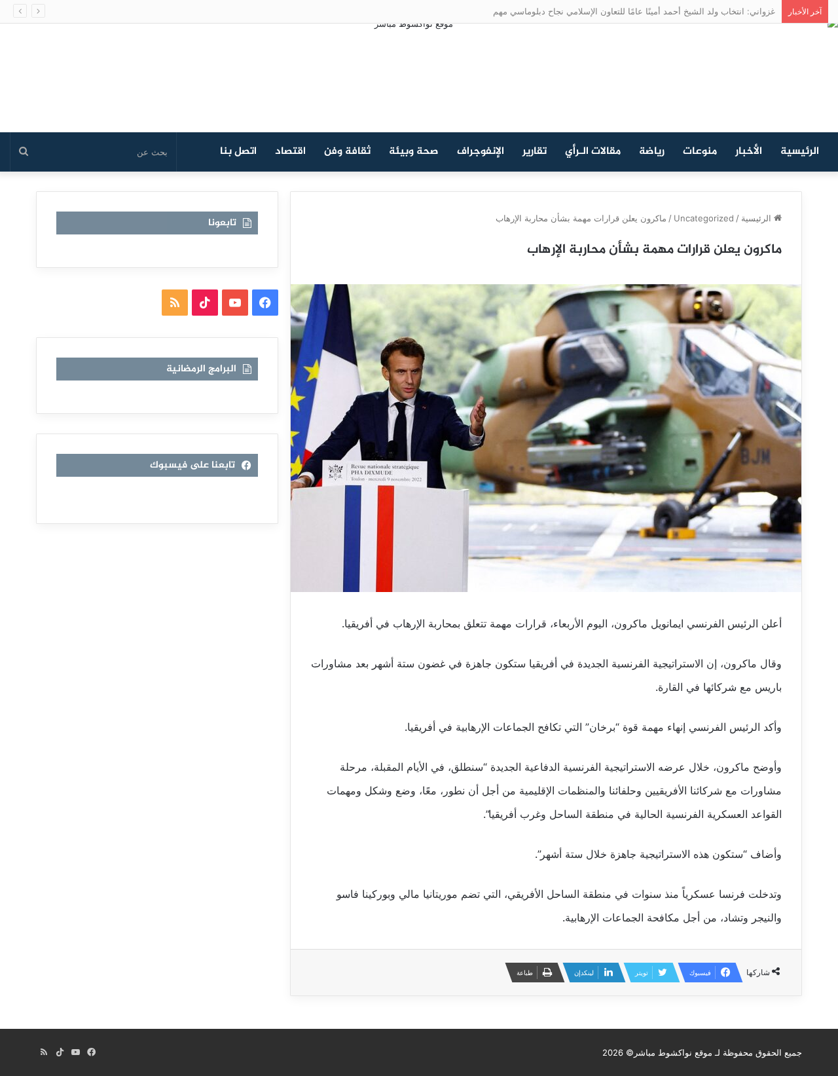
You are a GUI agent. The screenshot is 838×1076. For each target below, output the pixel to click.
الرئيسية (799, 151)
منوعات (700, 151)
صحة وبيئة (414, 151)
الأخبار (748, 151)
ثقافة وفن (347, 151)
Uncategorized (704, 218)
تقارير (534, 151)
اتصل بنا (238, 151)
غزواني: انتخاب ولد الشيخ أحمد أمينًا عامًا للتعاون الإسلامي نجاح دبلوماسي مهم (634, 11)
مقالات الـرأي (593, 151)
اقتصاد (290, 151)
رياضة (652, 151)
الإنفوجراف (480, 151)
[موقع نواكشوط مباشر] (419, 78)
